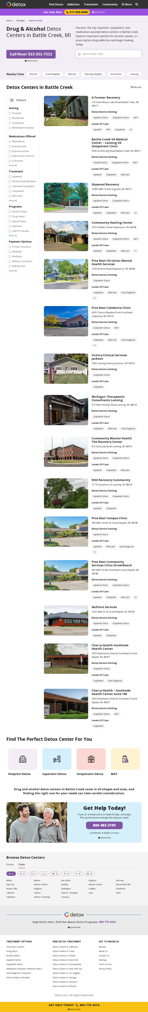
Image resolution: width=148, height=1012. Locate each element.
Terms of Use (105, 964)
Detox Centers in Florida (64, 955)
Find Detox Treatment (67, 941)
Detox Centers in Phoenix (64, 986)
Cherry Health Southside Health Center (110, 647)
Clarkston (10, 897)
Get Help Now (53, 12)
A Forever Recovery (106, 97)
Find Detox (56, 4)
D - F (22, 873)
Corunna (65, 897)
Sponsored (99, 12)
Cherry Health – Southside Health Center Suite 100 (111, 692)
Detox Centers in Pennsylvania (67, 964)
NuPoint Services (104, 607)
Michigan (20, 20)
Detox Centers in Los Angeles (66, 973)
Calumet (10, 893)
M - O (55, 873)
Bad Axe (120, 880)
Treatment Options (19, 941)
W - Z (89, 873)
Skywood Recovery (105, 184)
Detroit (33, 74)
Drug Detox (11, 951)
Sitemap (103, 960)
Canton (37, 893)
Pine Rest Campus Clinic (109, 518)
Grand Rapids (52, 74)
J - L (44, 873)
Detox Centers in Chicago (64, 977)
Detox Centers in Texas (64, 951)
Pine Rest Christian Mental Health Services (112, 262)
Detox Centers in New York (65, 960)
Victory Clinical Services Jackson (109, 357)
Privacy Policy (105, 968)
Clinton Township (42, 897)
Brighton (38, 888)
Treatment (91, 4)
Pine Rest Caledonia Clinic (111, 308)
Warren (72, 74)
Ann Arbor (116, 74)
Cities (21, 864)
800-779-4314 (107, 922)
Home (9, 20)
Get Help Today (74, 1005)
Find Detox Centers (15, 946)
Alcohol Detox (13, 955)
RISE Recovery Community (111, 480)
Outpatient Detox (14, 964)
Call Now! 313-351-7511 (31, 54)
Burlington (66, 888)
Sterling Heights (93, 74)
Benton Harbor (41, 884)
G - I (33, 873)
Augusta (92, 880)
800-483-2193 (104, 825)
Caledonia (120, 888)
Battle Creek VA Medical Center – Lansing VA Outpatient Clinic (110, 142)
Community (110, 4)
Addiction (73, 4)
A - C (11, 873)
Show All (13, 165)
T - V (77, 873)
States (10, 864)
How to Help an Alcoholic (18, 977)
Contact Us (104, 955)
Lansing (134, 74)
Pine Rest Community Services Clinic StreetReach (112, 563)
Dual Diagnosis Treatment (18, 973)
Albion (9, 880)
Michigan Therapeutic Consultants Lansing (108, 398)
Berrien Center (95, 884)
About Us (103, 951)
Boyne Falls (11, 888)
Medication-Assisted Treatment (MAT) (24, 968)
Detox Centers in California (65, 946)
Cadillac (92, 888)
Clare (118, 893)
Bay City (10, 884)
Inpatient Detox (13, 960)
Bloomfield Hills (123, 884)
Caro (91, 893)
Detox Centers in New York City (67, 968)
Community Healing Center (112, 223)
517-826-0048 (79, 12)
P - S (66, 873)
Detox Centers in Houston (65, 981)
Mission (102, 946)
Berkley (64, 884)
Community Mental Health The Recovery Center (112, 440)
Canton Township (69, 893)
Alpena (37, 880)
